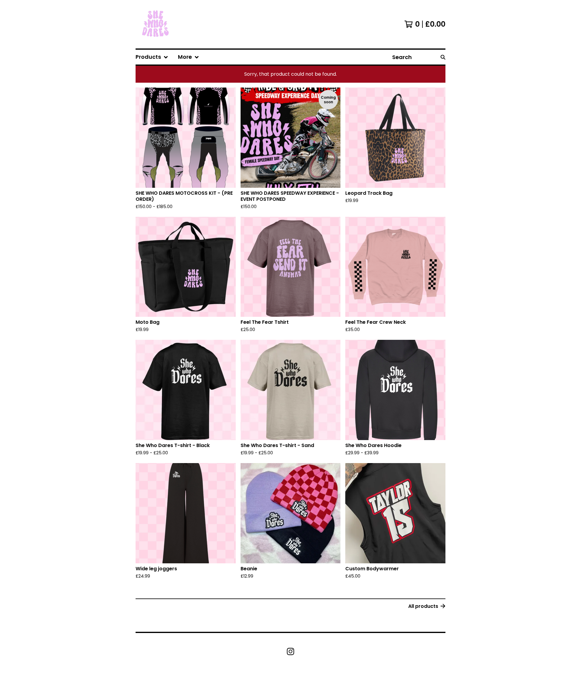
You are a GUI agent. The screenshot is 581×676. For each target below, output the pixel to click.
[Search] (443, 57)
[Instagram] (290, 651)
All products (423, 606)
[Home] (156, 24)
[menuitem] (152, 57)
